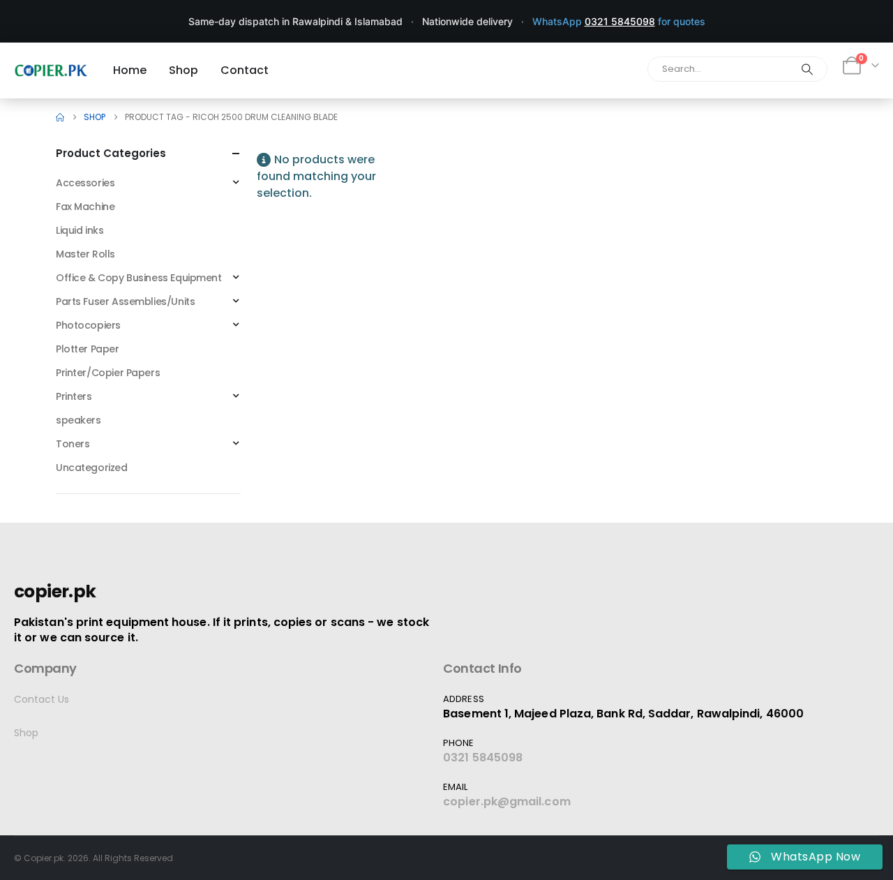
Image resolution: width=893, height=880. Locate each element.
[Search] (807, 69)
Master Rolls (85, 254)
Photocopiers (88, 325)
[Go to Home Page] (60, 117)
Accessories (85, 183)
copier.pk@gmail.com (507, 801)
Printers (74, 396)
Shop (26, 733)
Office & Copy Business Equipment (139, 278)
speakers (78, 420)
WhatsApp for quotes (618, 21)
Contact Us (41, 699)
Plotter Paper (87, 349)
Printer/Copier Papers (108, 373)
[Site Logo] (51, 70)
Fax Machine (85, 207)
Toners (72, 444)
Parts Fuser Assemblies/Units (125, 301)
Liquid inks (79, 230)
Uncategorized (92, 468)
